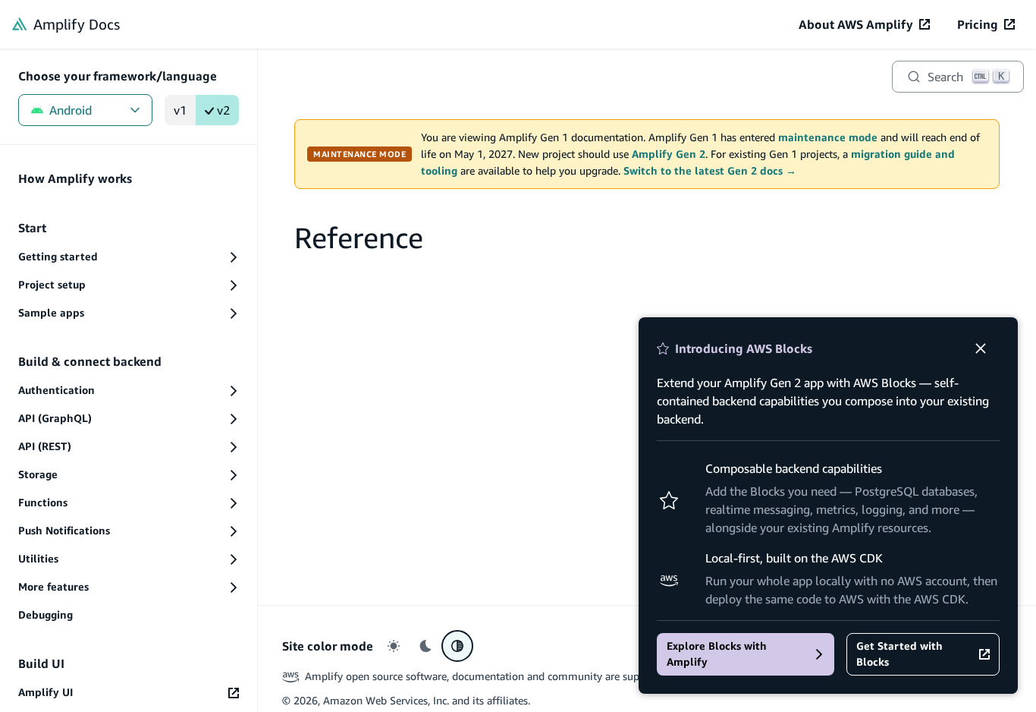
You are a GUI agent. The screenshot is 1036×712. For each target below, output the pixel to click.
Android (70, 110)
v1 (180, 110)
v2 (223, 110)
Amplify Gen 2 (668, 154)
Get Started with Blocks (899, 654)
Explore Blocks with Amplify (717, 654)
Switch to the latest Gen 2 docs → (709, 171)
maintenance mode (827, 137)
